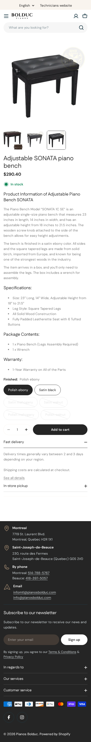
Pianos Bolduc (27, 734)
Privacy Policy (13, 657)
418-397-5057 (37, 578)
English (24, 5)
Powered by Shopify (55, 734)
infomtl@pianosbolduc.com (34, 592)
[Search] (81, 27)
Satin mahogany (23, 404)
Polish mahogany (23, 416)
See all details (14, 478)
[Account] (76, 16)
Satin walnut (56, 404)
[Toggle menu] (6, 16)
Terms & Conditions (62, 652)
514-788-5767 (38, 573)
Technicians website (56, 5)
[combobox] (45, 27)
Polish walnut (57, 416)
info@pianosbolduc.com (32, 597)
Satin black (47, 390)
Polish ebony (18, 390)
